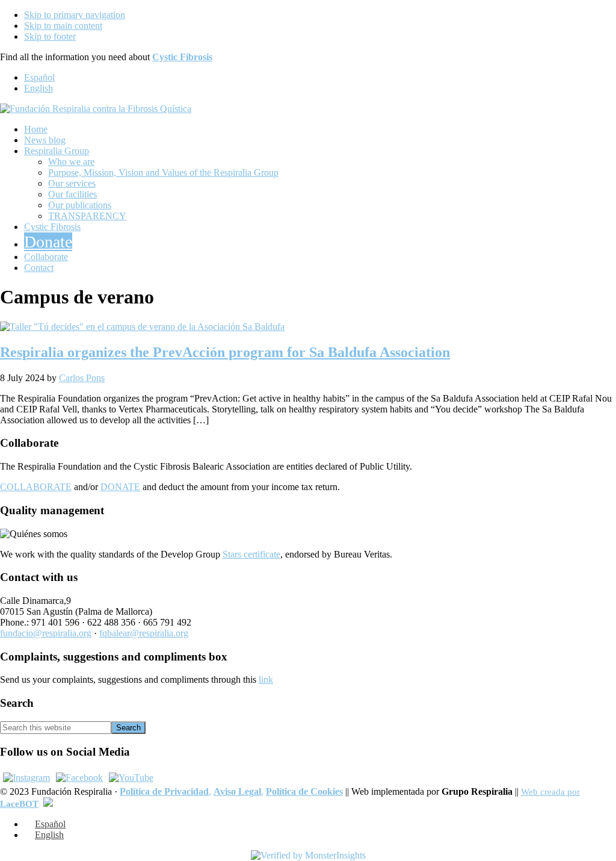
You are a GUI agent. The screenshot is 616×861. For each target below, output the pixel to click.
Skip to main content (63, 25)
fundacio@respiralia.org (45, 633)
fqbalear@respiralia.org (143, 633)
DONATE (120, 487)
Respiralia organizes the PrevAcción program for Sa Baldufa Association (225, 352)
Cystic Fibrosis (182, 57)
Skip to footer (50, 36)
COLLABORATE (36, 487)
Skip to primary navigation (74, 15)
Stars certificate (251, 554)
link (266, 679)
